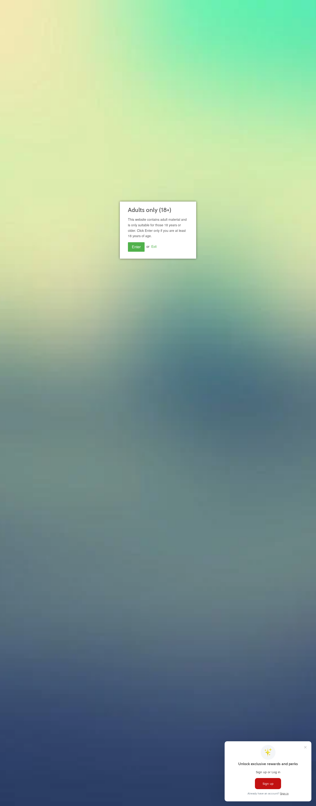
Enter (136, 246)
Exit (154, 246)
